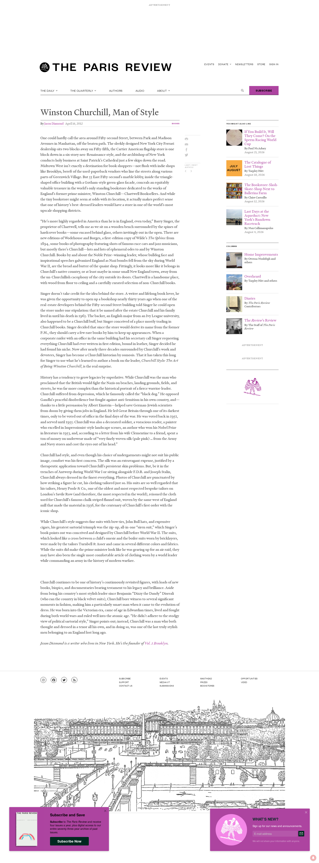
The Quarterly (82, 90)
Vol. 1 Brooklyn (156, 643)
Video (244, 682)
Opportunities (249, 678)
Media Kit (165, 682)
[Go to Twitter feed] (64, 680)
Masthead (206, 678)
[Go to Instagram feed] (43, 680)
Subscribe (264, 90)
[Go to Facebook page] (54, 680)
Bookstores (207, 685)
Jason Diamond (54, 123)
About (162, 90)
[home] (105, 68)
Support (124, 682)
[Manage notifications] (310, 855)
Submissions (167, 685)
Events (209, 64)
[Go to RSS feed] (74, 680)
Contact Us (126, 685)
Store (261, 64)
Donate (223, 64)
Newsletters (244, 64)
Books (176, 123)
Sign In (274, 64)
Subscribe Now (69, 841)
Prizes (204, 682)
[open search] (242, 90)
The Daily (47, 90)
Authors (116, 90)
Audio (140, 90)
